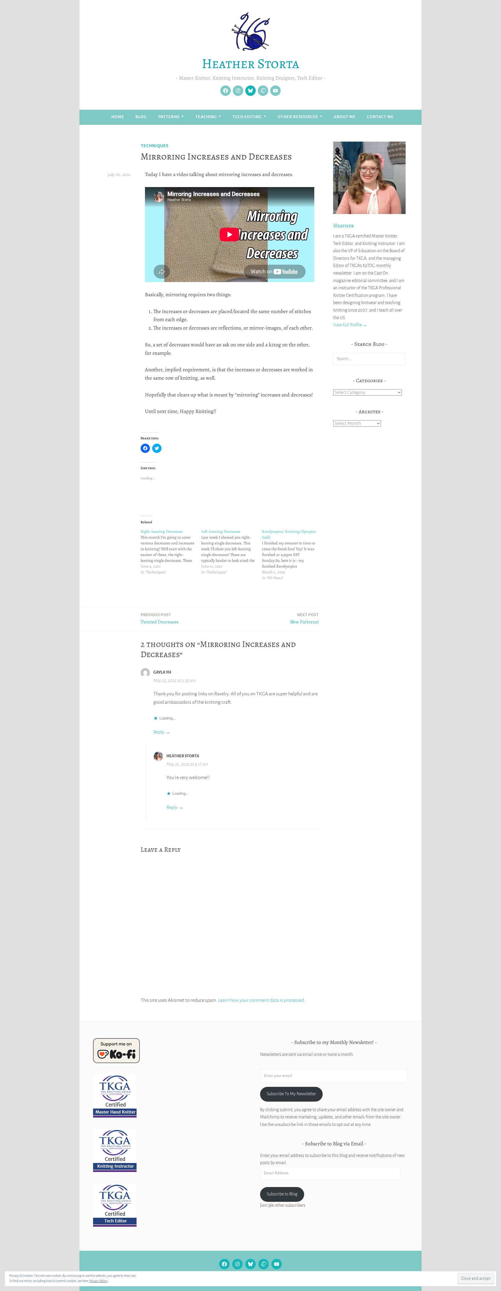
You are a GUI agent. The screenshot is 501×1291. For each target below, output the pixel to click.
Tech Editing (247, 117)
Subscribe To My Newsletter (291, 1093)
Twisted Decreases (160, 618)
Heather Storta (250, 63)
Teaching (206, 117)
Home (117, 117)
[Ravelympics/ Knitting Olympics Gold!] (292, 555)
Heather (343, 225)
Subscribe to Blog (282, 1194)
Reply (158, 732)
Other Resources (298, 117)
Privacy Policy (99, 1281)
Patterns (168, 117)
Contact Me (380, 117)
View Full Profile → (350, 325)
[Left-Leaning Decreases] (231, 552)
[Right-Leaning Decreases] (171, 552)
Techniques (154, 145)
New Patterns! (304, 618)
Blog (141, 117)
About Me (345, 117)
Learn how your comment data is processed (261, 1000)
